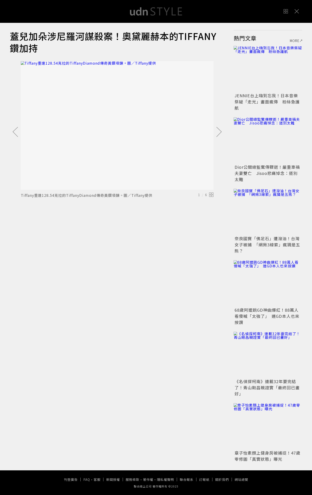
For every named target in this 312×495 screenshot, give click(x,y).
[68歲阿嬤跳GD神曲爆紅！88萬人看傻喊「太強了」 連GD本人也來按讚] (268, 283)
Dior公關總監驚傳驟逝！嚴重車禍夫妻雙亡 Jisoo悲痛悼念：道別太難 (267, 173)
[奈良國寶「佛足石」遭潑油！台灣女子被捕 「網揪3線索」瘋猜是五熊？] (268, 211)
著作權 (148, 479)
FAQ (86, 479)
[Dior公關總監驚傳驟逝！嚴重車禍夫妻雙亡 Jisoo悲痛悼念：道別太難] (268, 140)
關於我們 (222, 479)
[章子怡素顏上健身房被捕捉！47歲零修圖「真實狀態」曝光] (268, 426)
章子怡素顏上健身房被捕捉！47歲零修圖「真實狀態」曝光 (267, 456)
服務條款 (132, 479)
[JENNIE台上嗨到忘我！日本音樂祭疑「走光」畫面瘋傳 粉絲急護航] (268, 69)
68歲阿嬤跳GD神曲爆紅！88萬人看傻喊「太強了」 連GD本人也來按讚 (267, 316)
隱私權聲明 (165, 479)
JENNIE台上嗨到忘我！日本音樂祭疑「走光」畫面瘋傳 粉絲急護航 (267, 101)
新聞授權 (113, 479)
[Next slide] (219, 132)
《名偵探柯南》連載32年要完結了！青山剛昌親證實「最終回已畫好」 (267, 387)
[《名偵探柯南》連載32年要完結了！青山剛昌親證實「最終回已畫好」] (268, 354)
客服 (97, 479)
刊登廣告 (71, 479)
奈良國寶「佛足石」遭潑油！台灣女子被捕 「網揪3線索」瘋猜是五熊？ (267, 244)
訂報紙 (204, 479)
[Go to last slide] (15, 132)
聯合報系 (186, 479)
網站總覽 (241, 479)
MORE (294, 40)
